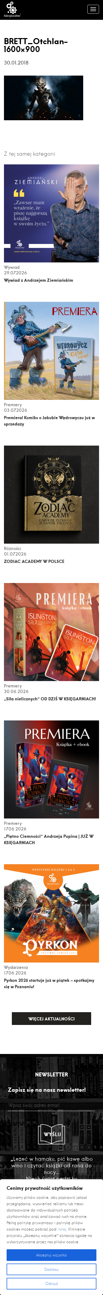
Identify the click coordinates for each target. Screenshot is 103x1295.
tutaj (62, 1229)
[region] (51, 1237)
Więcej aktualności (52, 1018)
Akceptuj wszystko (51, 1255)
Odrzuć (51, 1283)
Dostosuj (51, 1269)
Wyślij (52, 1134)
